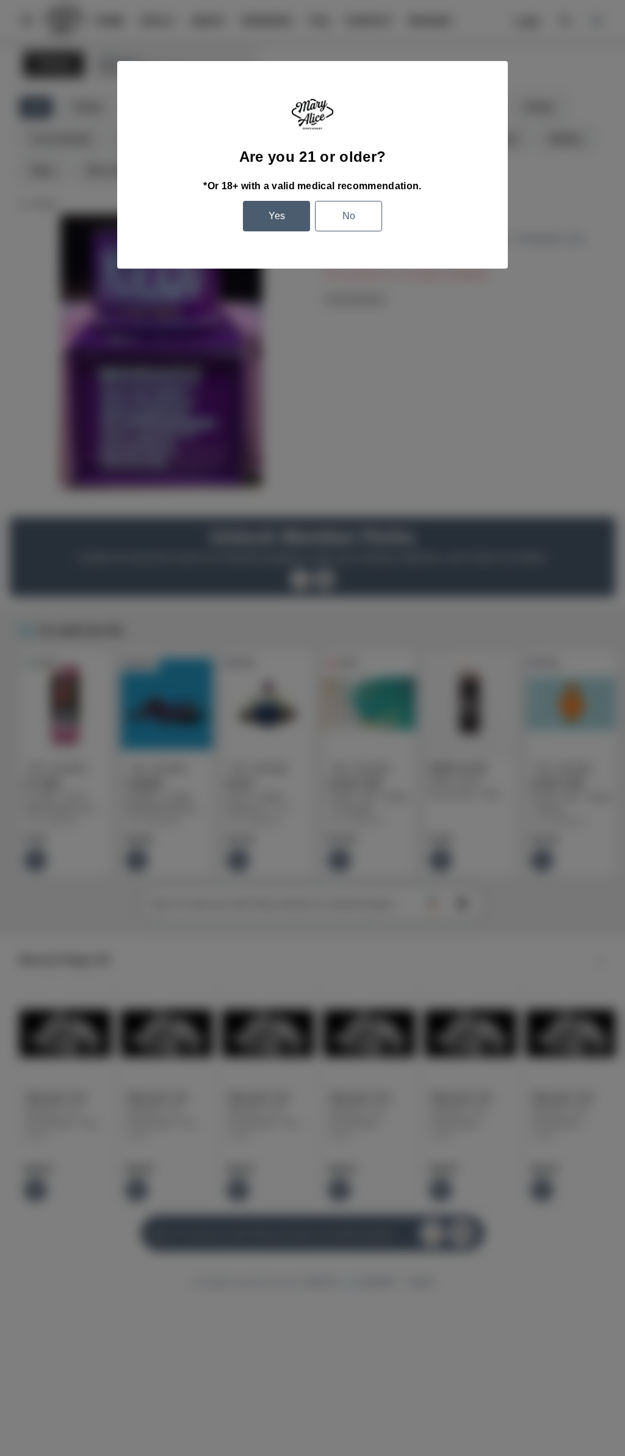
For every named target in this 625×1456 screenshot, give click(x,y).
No (348, 216)
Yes (277, 216)
